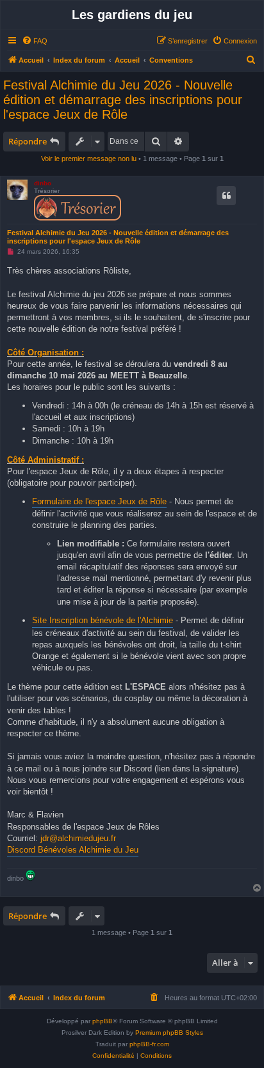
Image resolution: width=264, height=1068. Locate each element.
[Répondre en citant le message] (226, 195)
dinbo (42, 183)
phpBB (102, 1021)
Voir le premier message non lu (88, 158)
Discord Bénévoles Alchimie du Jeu (72, 850)
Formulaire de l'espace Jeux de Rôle (99, 501)
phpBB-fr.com (149, 1044)
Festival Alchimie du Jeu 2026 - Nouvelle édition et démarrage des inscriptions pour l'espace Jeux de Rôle (122, 99)
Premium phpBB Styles (169, 1032)
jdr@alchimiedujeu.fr (78, 838)
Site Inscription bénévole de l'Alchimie (102, 620)
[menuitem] (34, 41)
